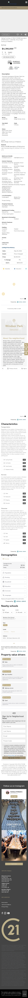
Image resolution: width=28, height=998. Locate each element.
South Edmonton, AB (7, 880)
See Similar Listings (8, 57)
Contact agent (5, 34)
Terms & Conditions (6, 904)
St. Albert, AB (5, 877)
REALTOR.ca (14, 964)
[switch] (18, 34)
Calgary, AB (4, 884)
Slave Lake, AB (5, 892)
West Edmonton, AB (6, 878)
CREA (19, 955)
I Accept (24, 993)
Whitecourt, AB (5, 890)
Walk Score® (17, 308)
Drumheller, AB (5, 887)
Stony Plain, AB (5, 881)
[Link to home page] (14, 2)
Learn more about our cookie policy (11, 995)
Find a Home (5, 902)
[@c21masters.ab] (7, 792)
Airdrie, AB (4, 886)
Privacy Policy (5, 906)
